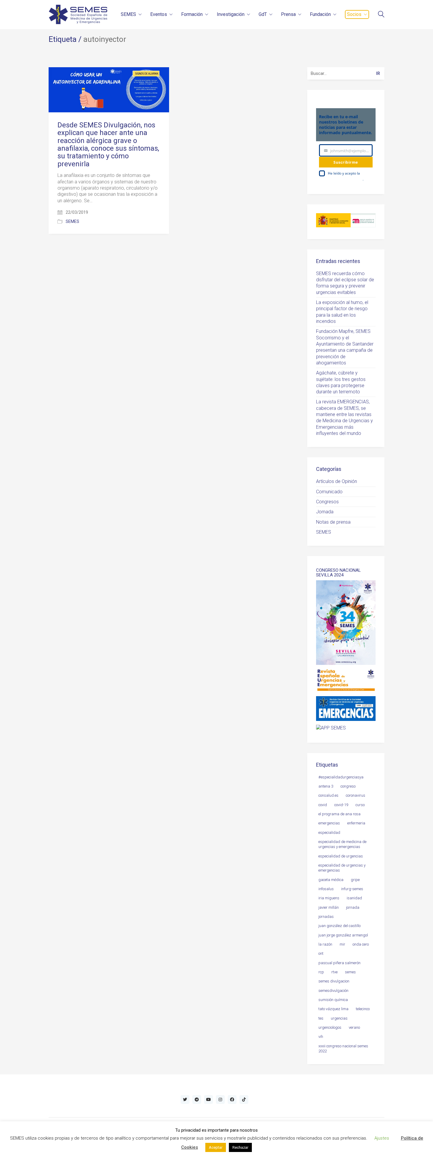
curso (360, 805)
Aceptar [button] (215, 1147)
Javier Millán (328, 907)
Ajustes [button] (381, 1138)
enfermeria (356, 823)
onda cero (361, 944)
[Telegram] (196, 1099)
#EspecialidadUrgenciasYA (340, 777)
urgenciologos (329, 1027)
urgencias (339, 1018)
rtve (334, 972)
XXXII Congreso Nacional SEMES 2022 (343, 1048)
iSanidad (354, 898)
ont (320, 953)
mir (342, 944)
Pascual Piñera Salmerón (339, 963)
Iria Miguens (328, 898)
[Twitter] (185, 1099)
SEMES (72, 221)
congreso (348, 786)
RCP (321, 972)
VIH (320, 1036)
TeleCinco (363, 1009)
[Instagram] (220, 1099)
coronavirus (355, 795)
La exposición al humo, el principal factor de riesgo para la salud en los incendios (342, 312)
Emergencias (329, 823)
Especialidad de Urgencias (340, 856)
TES (320, 1018)
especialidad (329, 832)
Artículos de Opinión (336, 481)
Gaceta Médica (330, 879)
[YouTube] (208, 1099)
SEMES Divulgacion (333, 981)
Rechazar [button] (240, 1147)
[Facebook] (232, 1099)
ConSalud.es (328, 795)
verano (354, 1027)
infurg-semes (352, 889)
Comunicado (329, 491)
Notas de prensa (333, 522)
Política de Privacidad (345, 179)
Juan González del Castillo (339, 925)
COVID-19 (341, 805)
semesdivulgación (333, 990)
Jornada (324, 512)
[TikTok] (243, 1099)
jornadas (326, 916)
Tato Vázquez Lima (333, 1009)
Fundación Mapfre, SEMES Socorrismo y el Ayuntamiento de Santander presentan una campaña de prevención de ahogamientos (344, 347)
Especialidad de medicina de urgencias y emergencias (342, 844)
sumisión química (333, 999)
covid (322, 805)
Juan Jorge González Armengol (343, 935)
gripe (355, 879)
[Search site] (381, 15)
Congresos (327, 501)
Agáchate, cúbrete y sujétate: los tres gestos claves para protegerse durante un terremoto (341, 382)
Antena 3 (325, 786)
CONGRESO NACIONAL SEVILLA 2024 (338, 573)
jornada (352, 907)
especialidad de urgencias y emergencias (342, 867)
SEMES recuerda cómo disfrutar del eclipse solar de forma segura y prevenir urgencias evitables (345, 283)
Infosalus (326, 889)
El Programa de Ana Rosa (339, 814)
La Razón (325, 944)
